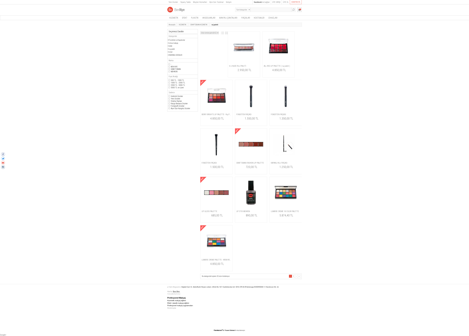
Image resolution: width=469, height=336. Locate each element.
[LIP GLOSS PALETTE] (216, 204)
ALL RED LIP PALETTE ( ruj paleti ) (277, 66)
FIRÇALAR (245, 17)
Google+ (3, 335)
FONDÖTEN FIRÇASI (243, 114)
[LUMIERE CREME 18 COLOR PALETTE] (285, 204)
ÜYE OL (286, 2)
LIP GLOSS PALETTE (209, 211)
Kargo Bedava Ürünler (179, 103)
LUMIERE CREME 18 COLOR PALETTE (285, 211)
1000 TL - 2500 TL (178, 83)
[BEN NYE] (176, 12)
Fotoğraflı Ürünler (177, 106)
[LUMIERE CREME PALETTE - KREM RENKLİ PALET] (216, 253)
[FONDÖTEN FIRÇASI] (251, 107)
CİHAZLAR (272, 17)
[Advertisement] (243, 314)
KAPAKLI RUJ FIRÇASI (279, 163)
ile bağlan (262, 2)
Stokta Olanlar (176, 101)
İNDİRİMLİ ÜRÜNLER (175, 55)
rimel (170, 52)
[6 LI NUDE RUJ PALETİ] (244, 59)
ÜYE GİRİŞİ (276, 2)
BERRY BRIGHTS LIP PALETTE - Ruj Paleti (216, 114)
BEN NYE (174, 67)
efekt (170, 46)
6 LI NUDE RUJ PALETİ (237, 66)
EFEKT (184, 17)
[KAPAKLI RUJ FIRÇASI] (285, 156)
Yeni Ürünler (175, 99)
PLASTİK (194, 17)
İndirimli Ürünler (177, 96)
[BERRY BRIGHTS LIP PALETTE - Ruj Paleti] (216, 107)
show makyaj (173, 43)
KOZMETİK (173, 17)
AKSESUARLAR (208, 17)
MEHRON (174, 71)
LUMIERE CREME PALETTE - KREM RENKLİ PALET (216, 260)
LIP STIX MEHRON (243, 211)
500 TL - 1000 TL (177, 80)
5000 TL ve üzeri (177, 87)
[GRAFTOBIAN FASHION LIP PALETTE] (251, 156)
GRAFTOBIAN (176, 69)
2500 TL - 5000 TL (178, 85)
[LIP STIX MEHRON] (251, 204)
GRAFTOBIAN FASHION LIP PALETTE (250, 163)
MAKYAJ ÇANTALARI (228, 17)
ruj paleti (172, 49)
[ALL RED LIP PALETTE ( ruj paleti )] (278, 59)
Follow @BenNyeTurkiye (173, 294)
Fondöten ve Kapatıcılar (177, 40)
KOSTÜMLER (259, 17)
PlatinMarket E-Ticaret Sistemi (224, 330)
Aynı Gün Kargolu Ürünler (180, 108)
